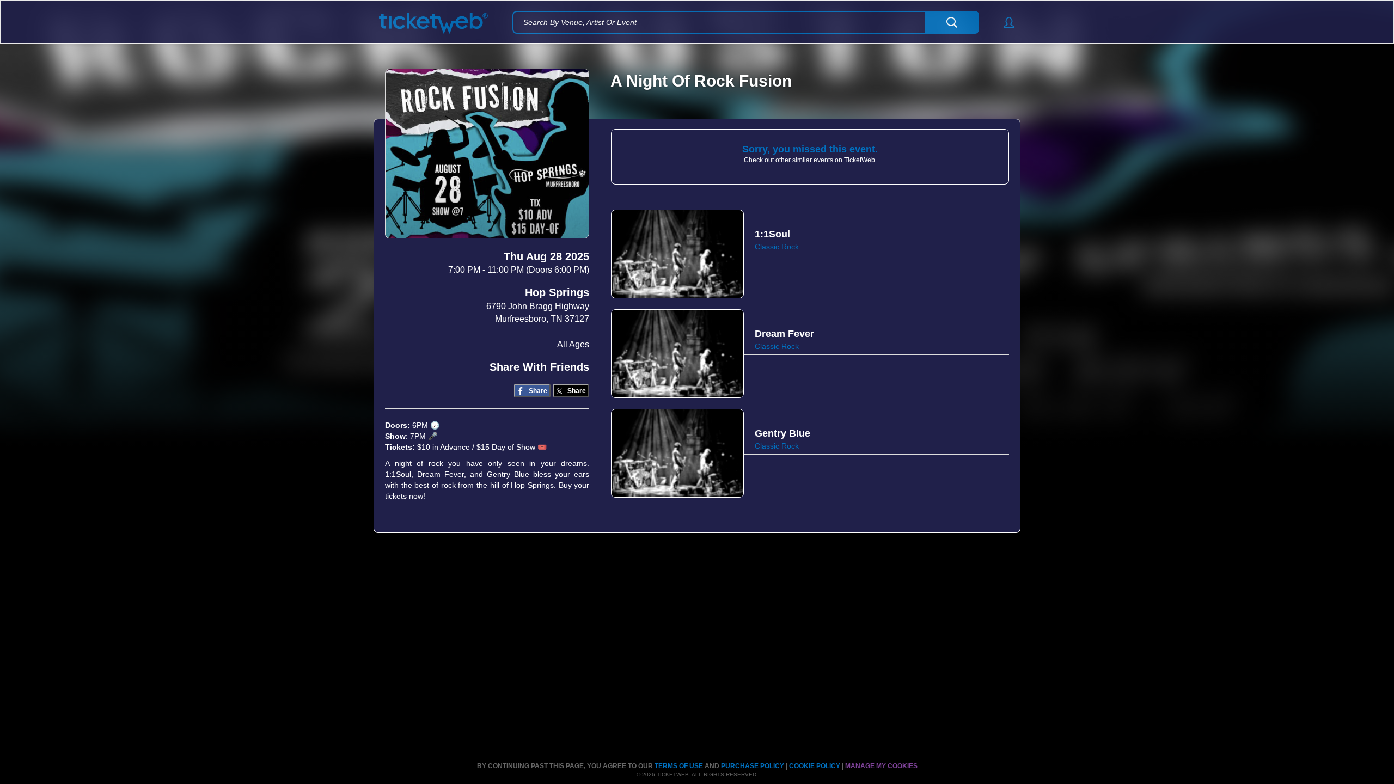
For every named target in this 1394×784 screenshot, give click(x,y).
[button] (1003, 22)
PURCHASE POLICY (753, 766)
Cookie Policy (815, 766)
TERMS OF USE (680, 766)
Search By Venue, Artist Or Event (580, 22)
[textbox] (745, 22)
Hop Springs (557, 292)
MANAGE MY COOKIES (881, 766)
